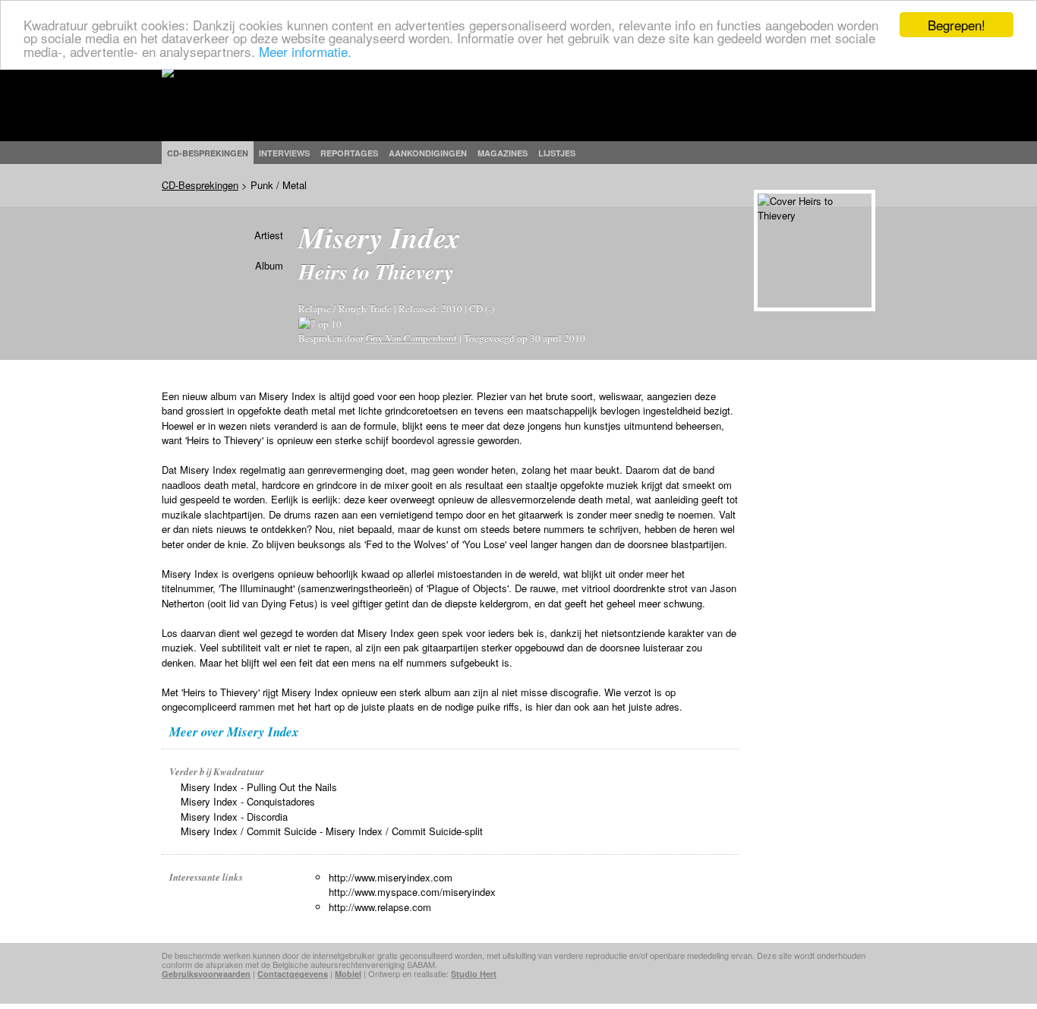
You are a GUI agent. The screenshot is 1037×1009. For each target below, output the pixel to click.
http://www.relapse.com (380, 907)
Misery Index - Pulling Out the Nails (259, 787)
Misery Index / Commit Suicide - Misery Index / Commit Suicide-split (332, 831)
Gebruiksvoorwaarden (206, 973)
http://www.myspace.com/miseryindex (412, 891)
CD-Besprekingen (200, 185)
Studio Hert (473, 973)
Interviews (284, 153)
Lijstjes (556, 153)
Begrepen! (956, 24)
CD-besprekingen (207, 153)
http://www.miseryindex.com (390, 877)
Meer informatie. (305, 51)
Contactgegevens (292, 973)
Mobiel (348, 973)
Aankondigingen (428, 153)
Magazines (503, 153)
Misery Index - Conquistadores (248, 801)
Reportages (349, 153)
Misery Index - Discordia (234, 816)
